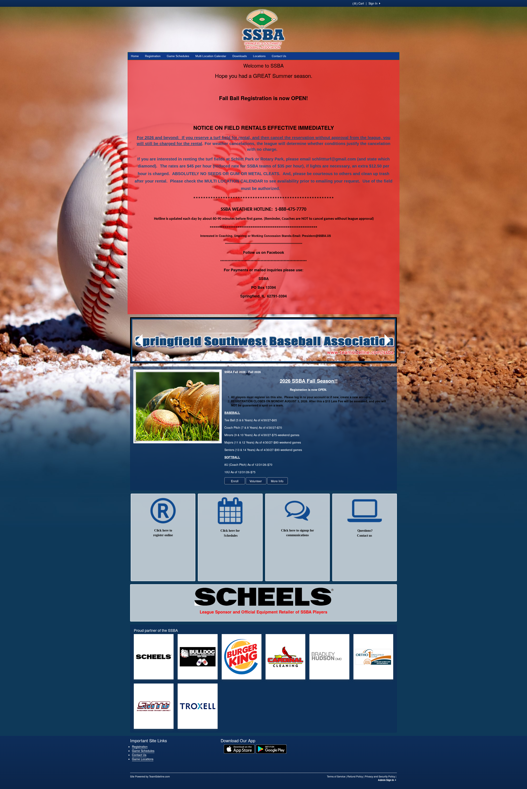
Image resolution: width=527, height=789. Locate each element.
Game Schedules (178, 56)
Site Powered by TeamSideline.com (150, 776)
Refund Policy (355, 776)
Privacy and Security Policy (380, 776)
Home (135, 56)
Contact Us (279, 56)
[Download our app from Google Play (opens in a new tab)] (271, 749)
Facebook (275, 252)
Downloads (239, 56)
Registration (153, 56)
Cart (358, 3)
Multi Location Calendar (210, 56)
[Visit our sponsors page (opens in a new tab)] (153, 656)
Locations (259, 56)
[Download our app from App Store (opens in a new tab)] (239, 749)
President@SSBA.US (316, 236)
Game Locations (142, 759)
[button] (139, 340)
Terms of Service (336, 776)
